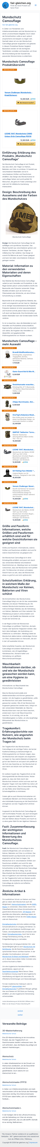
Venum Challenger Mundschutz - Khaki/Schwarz (18, 93)
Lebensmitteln (17, 986)
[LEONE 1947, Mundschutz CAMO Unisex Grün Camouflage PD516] (20, 122)
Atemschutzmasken (19, 904)
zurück (20, 1011)
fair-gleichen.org (20, 3)
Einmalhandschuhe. (15, 934)
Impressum (33, 1142)
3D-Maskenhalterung (12, 1030)
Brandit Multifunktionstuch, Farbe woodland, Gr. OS (24, 352)
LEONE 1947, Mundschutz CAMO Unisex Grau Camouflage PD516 (24, 450)
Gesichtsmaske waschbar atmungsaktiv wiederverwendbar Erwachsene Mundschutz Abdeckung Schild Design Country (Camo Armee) (24, 384)
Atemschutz (8, 1056)
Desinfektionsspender (10, 971)
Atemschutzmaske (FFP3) (14, 1082)
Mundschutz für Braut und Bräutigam (15, 957)
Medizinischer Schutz (9, 1033)
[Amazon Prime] (32, 99)
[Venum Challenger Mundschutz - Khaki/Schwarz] (20, 81)
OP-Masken (27, 912)
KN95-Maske (31, 917)
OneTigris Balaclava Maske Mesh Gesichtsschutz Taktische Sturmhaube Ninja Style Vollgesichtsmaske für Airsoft (24, 415)
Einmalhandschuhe (9, 924)
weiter (20, 1015)
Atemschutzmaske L (11, 1108)
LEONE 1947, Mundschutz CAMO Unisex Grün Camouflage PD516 (18, 134)
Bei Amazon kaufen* (27, 103)
